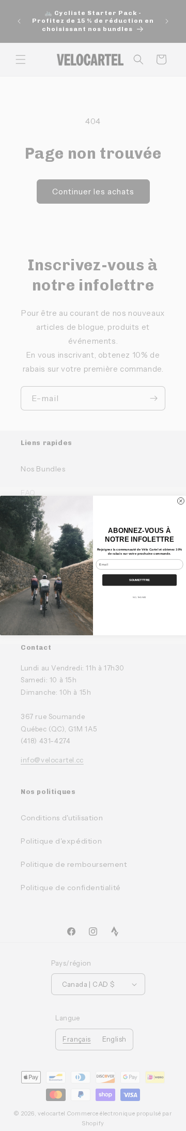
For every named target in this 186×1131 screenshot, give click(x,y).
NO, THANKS (139, 597)
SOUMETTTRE (139, 580)
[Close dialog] (180, 501)
